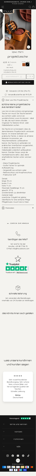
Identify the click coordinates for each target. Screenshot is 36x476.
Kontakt (19, 432)
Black (27, 64)
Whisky (23, 64)
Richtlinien (19, 439)
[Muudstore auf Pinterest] (23, 455)
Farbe (26, 62)
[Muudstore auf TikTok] (28, 455)
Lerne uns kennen (18, 424)
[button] (10, 65)
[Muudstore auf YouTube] (18, 455)
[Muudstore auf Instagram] (7, 455)
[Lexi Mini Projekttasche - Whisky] (1, 343)
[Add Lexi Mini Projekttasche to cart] (1, 320)
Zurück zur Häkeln (19, 223)
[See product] (8, 332)
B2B (19, 447)
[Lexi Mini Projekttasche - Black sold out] (4, 343)
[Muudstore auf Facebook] (13, 455)
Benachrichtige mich (19, 82)
